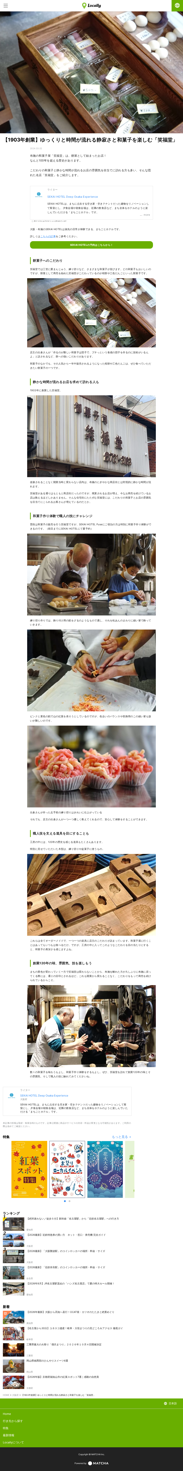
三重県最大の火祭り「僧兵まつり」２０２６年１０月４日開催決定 (64, 1344)
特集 (6, 1428)
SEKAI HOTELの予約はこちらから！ (91, 244)
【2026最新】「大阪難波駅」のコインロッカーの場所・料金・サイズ (65, 1250)
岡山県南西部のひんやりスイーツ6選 (47, 1360)
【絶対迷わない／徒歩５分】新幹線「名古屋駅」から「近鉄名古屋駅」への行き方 (72, 1218)
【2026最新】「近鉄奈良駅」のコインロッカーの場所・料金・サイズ (65, 1267)
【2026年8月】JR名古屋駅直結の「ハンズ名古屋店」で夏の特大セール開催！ (70, 1283)
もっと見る (120, 1137)
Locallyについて (13, 1442)
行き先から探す (13, 1421)
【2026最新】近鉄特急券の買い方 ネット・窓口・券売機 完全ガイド (66, 1234)
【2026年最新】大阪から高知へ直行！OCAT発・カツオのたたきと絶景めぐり (70, 1311)
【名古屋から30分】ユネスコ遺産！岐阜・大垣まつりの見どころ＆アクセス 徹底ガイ (74, 1328)
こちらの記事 (48, 236)
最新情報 (8, 1435)
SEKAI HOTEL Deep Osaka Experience (72, 196)
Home (7, 1414)
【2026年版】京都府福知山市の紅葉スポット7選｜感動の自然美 (62, 1376)
